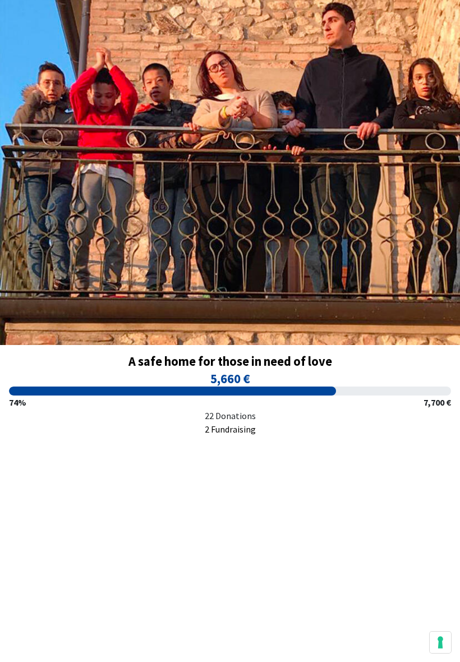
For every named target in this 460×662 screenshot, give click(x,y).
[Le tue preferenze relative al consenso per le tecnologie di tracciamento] (440, 642)
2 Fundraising (230, 429)
